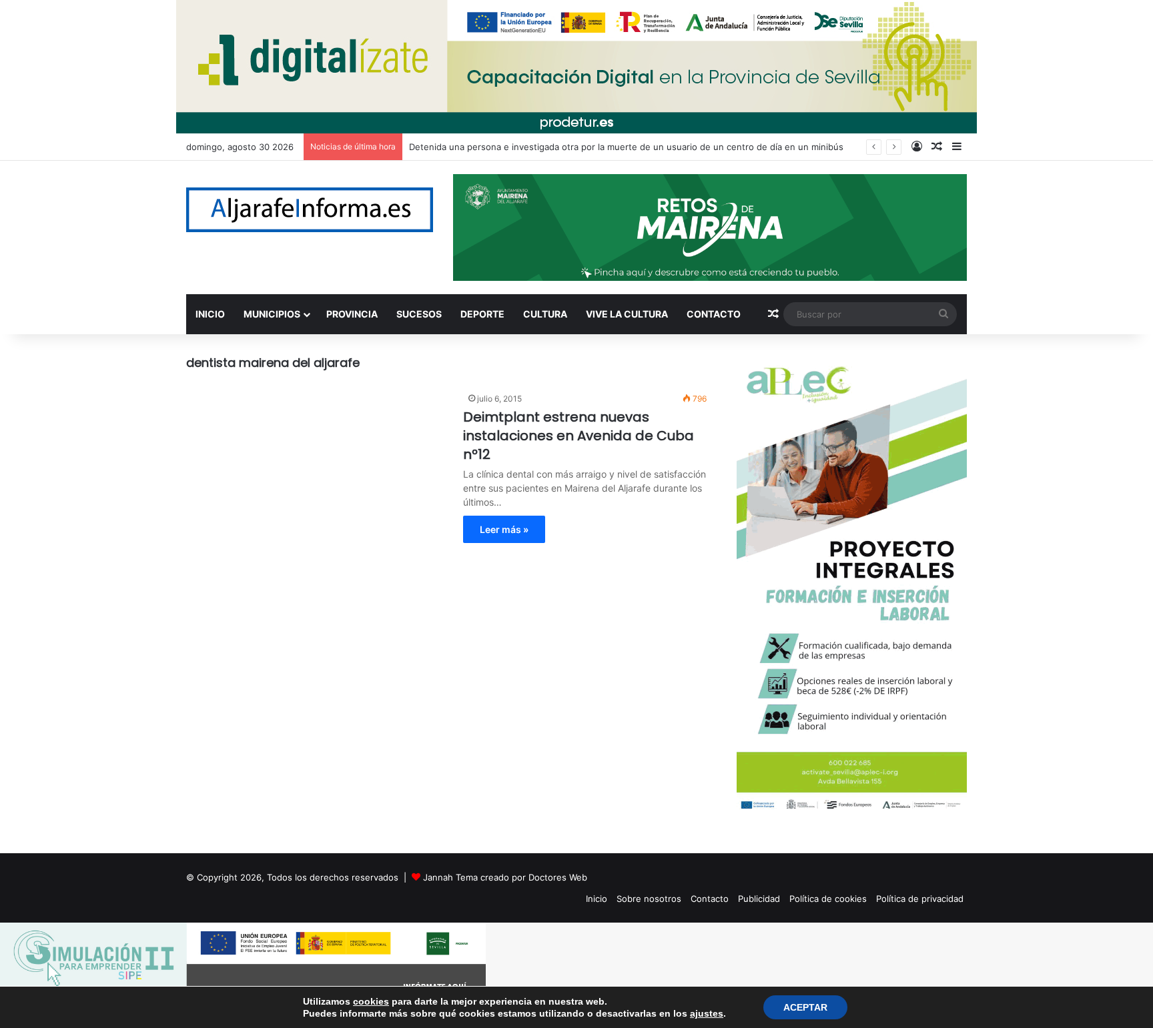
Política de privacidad (920, 898)
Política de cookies (828, 898)
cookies (371, 1001)
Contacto (710, 898)
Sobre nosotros (649, 898)
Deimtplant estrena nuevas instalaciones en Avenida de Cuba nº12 (578, 436)
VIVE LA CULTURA (627, 314)
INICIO (210, 314)
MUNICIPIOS (272, 314)
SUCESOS (419, 314)
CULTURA (545, 314)
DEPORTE (482, 314)
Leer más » (504, 529)
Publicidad (759, 898)
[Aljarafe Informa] (309, 209)
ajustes (706, 1013)
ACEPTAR (805, 1007)
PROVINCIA (352, 314)
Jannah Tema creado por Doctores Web (505, 877)
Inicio (596, 898)
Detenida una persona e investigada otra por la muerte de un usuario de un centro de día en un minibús (626, 146)
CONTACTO (714, 314)
